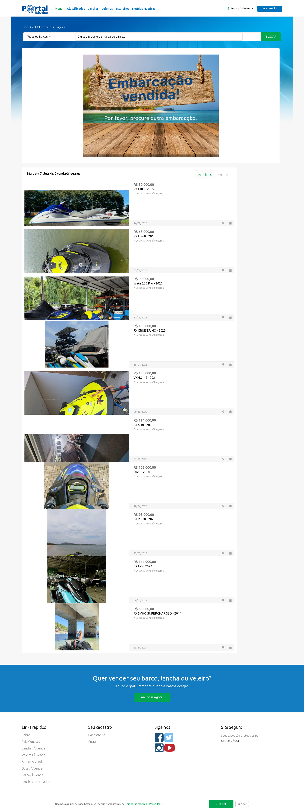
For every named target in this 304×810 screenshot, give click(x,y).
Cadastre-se (246, 8)
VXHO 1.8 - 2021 (145, 377)
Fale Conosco (31, 741)
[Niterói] (223, 365)
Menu (58, 8)
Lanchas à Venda (33, 748)
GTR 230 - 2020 (144, 519)
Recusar (242, 804)
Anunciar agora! (152, 697)
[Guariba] (223, 270)
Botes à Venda (32, 768)
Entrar (234, 8)
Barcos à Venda (32, 761)
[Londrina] (223, 223)
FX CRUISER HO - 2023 (150, 330)
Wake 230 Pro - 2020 (148, 283)
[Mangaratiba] (223, 506)
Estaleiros (122, 8)
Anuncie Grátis (270, 8)
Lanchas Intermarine (36, 781)
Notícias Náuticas (143, 8)
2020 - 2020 (142, 472)
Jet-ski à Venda (32, 775)
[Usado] (230, 223)
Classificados (76, 8)
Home (25, 27)
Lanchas (93, 8)
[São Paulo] (223, 600)
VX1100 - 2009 (144, 189)
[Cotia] (223, 412)
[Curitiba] (223, 553)
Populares (205, 174)
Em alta (223, 174)
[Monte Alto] (223, 459)
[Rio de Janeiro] (223, 647)
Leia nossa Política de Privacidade (144, 804)
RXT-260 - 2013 (144, 236)
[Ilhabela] (223, 317)
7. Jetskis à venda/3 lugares (149, 193)
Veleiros (107, 8)
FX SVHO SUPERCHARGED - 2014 (157, 613)
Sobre (26, 735)
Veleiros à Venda (33, 755)
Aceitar (221, 803)
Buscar (271, 36)
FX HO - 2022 (143, 566)
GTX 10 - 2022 (143, 424)
